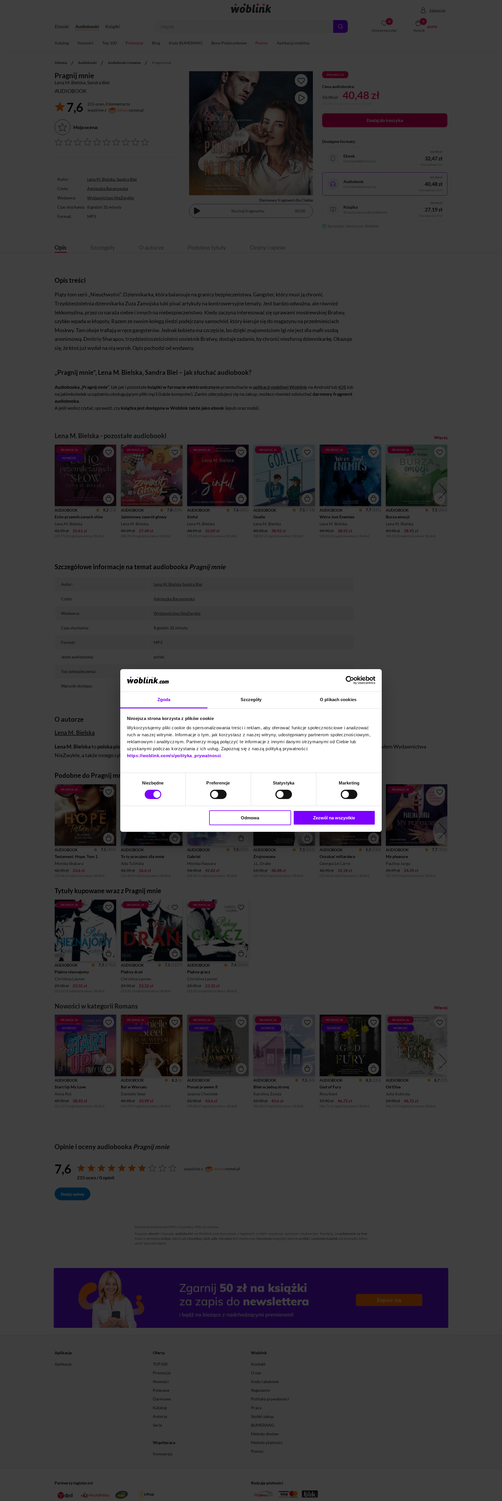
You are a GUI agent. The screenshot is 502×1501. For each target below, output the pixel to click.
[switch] (218, 794)
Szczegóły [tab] (251, 699)
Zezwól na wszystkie (334, 817)
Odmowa (250, 817)
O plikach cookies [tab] (338, 699)
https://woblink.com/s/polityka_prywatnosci (174, 755)
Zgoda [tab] (164, 699)
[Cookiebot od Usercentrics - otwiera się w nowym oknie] (349, 680)
